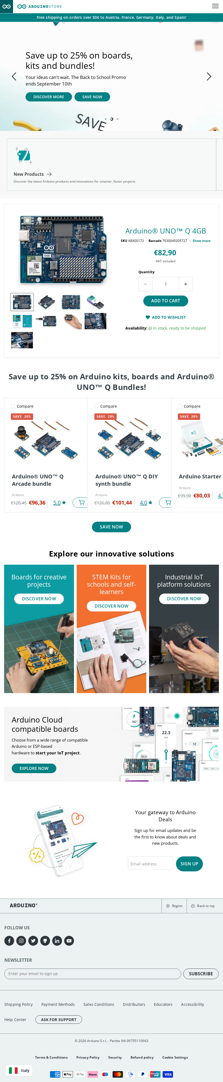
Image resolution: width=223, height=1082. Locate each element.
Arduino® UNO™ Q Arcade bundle (38, 480)
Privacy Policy (88, 1057)
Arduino (18, 495)
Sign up (189, 864)
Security (115, 1057)
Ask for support (58, 1019)
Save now (111, 527)
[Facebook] (9, 941)
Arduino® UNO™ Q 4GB (165, 231)
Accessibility (192, 1004)
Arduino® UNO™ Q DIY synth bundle (126, 480)
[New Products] (111, 164)
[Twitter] (33, 941)
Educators (163, 1004)
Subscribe (201, 974)
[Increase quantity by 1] (186, 284)
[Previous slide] (15, 76)
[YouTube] (69, 941)
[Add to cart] (82, 502)
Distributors (134, 1004)
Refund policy (142, 1057)
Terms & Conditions (51, 1057)
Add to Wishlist (169, 317)
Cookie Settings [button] (175, 1057)
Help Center (15, 1019)
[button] (174, 906)
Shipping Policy (18, 1004)
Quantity (146, 271)
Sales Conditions (98, 1004)
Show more (201, 240)
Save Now (92, 96)
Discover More (48, 96)
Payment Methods (58, 1004)
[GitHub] (45, 941)
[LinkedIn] (57, 941)
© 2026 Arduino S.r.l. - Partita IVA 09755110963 (111, 1040)
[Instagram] (21, 941)
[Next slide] (208, 76)
